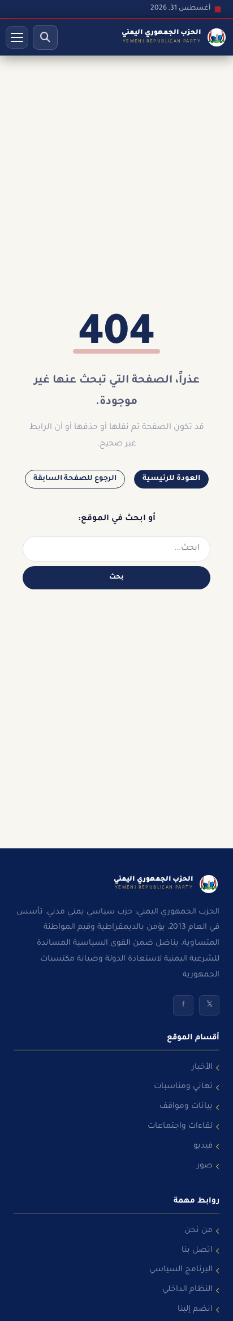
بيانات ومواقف (186, 1106)
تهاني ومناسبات (183, 1086)
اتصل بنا (197, 1250)
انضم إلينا (195, 1309)
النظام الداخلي (187, 1289)
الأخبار (202, 1067)
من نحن (198, 1230)
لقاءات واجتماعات (180, 1126)
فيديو (203, 1146)
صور (205, 1166)
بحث (116, 577)
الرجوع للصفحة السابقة (74, 479)
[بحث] (45, 37)
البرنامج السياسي (181, 1270)
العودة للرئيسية (171, 479)
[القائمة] (17, 37)
